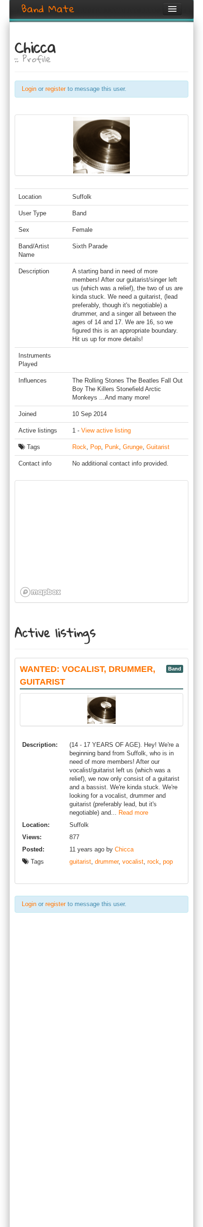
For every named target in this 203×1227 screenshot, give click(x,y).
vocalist (133, 861)
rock (153, 861)
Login (29, 88)
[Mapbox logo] (40, 592)
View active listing (106, 430)
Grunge (133, 446)
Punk (112, 446)
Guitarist (157, 446)
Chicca (124, 849)
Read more (133, 812)
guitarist (80, 861)
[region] (85, 541)
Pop (95, 446)
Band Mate (48, 9)
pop (168, 861)
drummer (106, 861)
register (55, 88)
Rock (79, 446)
